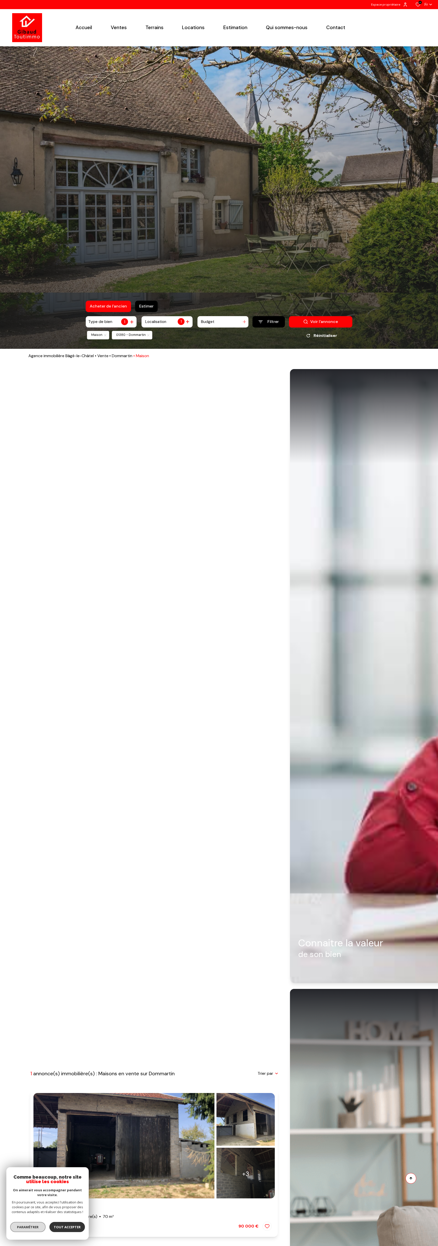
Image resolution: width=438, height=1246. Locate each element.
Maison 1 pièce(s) (75, 1216)
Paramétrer (28, 1227)
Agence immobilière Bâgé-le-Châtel (61, 355)
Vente (102, 355)
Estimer (146, 306)
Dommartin (122, 355)
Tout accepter (67, 1227)
